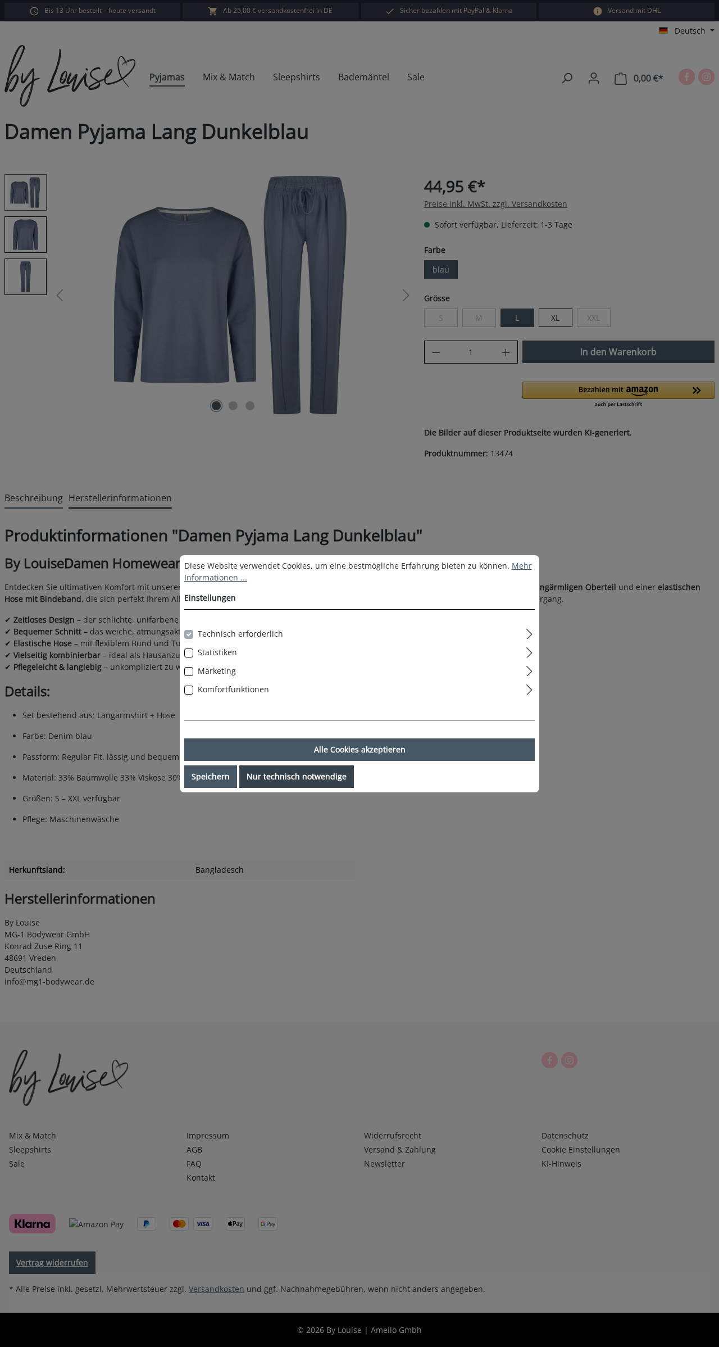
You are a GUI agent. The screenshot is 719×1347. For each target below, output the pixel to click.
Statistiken (217, 652)
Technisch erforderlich (240, 633)
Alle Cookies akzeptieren (360, 749)
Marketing (217, 670)
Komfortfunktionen (233, 689)
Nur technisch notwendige (297, 776)
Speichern (211, 776)
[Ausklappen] (529, 632)
